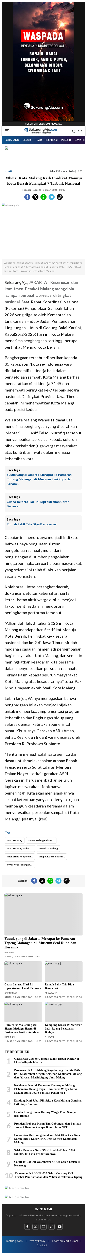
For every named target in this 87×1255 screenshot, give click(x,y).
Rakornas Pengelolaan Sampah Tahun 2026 (21, 856)
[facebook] (27, 1227)
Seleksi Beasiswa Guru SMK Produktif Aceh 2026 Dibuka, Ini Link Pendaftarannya (44, 1152)
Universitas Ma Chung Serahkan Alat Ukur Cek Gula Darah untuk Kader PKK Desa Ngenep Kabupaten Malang (47, 1139)
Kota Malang (15, 840)
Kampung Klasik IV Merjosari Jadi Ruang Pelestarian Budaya (64, 1028)
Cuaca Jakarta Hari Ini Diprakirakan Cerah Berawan (38, 504)
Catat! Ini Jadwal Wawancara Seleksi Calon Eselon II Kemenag (47, 1163)
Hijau (8, 171)
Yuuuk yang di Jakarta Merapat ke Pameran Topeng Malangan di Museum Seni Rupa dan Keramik (39, 479)
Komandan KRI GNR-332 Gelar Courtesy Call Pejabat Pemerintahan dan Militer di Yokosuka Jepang (48, 1175)
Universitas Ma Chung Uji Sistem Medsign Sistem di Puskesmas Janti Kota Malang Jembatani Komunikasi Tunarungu (23, 1032)
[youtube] (60, 1227)
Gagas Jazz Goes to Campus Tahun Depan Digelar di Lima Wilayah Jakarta (46, 1060)
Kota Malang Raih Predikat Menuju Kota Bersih (43, 840)
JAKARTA (38, 282)
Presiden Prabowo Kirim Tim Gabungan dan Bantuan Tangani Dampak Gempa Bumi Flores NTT (47, 1125)
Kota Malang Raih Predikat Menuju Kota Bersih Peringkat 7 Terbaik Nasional (21, 848)
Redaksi (26, 189)
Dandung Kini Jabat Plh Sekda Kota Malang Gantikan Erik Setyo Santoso (48, 1102)
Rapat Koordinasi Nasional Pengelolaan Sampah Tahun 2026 (53, 856)
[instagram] (43, 1227)
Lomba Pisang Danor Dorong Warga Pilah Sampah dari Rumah (45, 1114)
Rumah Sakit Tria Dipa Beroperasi (32, 524)
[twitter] (35, 1227)
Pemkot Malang (49, 848)
